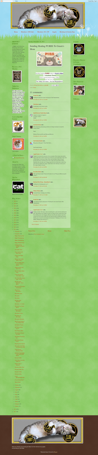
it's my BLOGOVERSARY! (20, 377)
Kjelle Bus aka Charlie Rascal (40, 113)
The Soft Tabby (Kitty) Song (20, 271)
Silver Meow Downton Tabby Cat (20, 360)
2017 (15, 220)
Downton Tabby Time (19, 367)
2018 (15, 217)
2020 (15, 213)
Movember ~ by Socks (19, 304)
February (17, 404)
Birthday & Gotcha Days (67, 32)
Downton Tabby (18, 358)
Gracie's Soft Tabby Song (19, 256)
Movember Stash (18, 293)
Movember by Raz (19, 313)
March (16, 401)
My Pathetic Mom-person (19, 327)
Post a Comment (35, 224)
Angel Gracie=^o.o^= (38, 154)
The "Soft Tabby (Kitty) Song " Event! (20, 278)
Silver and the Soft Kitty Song (19, 252)
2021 (15, 210)
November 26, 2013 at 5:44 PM (40, 136)
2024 (15, 203)
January (17, 406)
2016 (15, 222)
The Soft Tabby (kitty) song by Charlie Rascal (19, 264)
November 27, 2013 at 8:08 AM (40, 177)
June (16, 394)
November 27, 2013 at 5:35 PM (40, 205)
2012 (15, 409)
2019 (15, 215)
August (17, 389)
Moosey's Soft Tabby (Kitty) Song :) (19, 259)
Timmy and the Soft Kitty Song (19, 268)
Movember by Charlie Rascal (19, 306)
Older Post (67, 231)
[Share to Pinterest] (58, 85)
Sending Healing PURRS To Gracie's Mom (19, 246)
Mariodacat (36, 104)
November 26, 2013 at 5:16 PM (40, 108)
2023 (15, 206)
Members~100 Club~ (27, 32)
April (16, 399)
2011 (15, 411)
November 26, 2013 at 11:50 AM (40, 99)
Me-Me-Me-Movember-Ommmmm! (20, 287)
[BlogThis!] (53, 85)
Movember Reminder (19, 319)
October (17, 385)
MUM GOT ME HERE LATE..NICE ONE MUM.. (19, 354)
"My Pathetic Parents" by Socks (19, 333)
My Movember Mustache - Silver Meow (19, 283)
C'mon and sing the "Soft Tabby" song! (19, 275)
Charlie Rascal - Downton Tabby (19, 350)
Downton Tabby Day (19, 369)
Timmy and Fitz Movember (18, 310)
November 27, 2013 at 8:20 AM (40, 186)
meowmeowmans (37, 125)
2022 (15, 208)
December (17, 231)
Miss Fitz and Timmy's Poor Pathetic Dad (19, 322)
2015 (15, 224)
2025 (15, 201)
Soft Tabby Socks (18, 249)
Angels (54, 32)
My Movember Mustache (18, 301)
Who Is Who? (18, 382)
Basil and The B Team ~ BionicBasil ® (41, 182)
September (17, 387)
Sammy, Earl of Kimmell (18, 364)
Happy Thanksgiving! (19, 235)
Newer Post (31, 231)
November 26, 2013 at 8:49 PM (40, 167)
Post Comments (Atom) (39, 234)
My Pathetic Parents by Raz (20, 337)
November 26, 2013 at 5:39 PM (40, 120)
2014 (15, 227)
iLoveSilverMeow (37, 172)
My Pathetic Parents (19, 325)
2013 (15, 229)
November (17, 233)
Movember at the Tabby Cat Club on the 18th (20, 346)
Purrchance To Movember (18, 316)
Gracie (34, 87)
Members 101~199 (43, 32)
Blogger (55, 452)
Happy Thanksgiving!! (19, 242)
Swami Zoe (35, 95)
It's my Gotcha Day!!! (19, 380)
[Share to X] (55, 85)
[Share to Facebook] (56, 85)
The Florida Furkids (38, 141)
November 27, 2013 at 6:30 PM (40, 221)
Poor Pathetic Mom (19, 330)
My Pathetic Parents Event (19, 340)
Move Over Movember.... (18, 290)
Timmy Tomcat (36, 191)
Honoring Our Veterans (20, 343)
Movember (17, 295)
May (16, 397)
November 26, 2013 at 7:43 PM (40, 149)
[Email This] (52, 85)
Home (16, 32)
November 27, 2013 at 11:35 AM (40, 195)
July (16, 392)
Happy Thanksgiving (19, 238)
